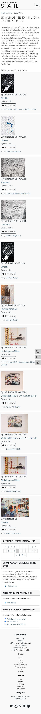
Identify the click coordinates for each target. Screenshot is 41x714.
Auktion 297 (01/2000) (12, 278)
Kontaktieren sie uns (12, 621)
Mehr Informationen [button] (9, 105)
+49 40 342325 (21, 624)
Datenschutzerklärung (20, 667)
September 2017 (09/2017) (13, 235)
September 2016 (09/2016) (13, 151)
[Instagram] (12, 707)
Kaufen (20, 679)
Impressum (20, 662)
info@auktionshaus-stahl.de (22, 650)
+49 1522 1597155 (23, 648)
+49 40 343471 (27, 643)
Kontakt (20, 658)
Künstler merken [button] (12, 586)
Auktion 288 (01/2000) (12, 320)
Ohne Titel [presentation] (4, 98)
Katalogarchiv (20, 686)
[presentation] (7, 83)
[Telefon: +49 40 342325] (38, 351)
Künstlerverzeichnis (6, 13)
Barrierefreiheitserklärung (20, 665)
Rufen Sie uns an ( (12, 624)
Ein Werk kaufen (11, 602)
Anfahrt (20, 660)
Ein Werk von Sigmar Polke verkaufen (17, 619)
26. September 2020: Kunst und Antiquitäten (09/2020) (21, 109)
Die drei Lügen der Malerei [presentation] (10, 351)
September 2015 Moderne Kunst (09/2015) (18, 193)
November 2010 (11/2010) (13, 533)
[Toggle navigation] (37, 5)
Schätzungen (20, 684)
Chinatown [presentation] (4, 522)
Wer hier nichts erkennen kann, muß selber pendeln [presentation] (19, 395)
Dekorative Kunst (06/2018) (13, 491)
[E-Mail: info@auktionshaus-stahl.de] (38, 357)
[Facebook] (16, 707)
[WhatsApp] (20, 707)
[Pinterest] (29, 707)
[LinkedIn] (25, 707)
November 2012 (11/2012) (13, 449)
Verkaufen (20, 682)
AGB (21, 669)
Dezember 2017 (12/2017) (13, 407)
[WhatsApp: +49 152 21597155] (38, 362)
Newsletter (20, 672)
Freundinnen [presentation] (5, 182)
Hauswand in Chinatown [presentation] (9, 308)
